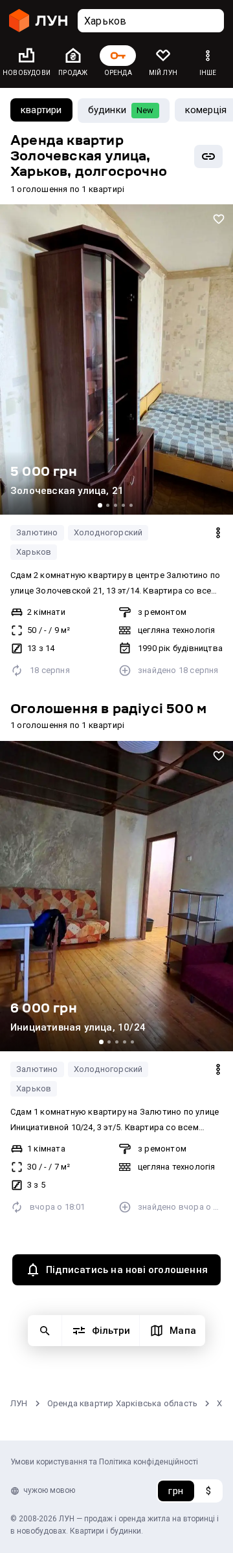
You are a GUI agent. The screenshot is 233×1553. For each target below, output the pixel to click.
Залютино (37, 532)
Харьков (33, 552)
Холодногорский (108, 532)
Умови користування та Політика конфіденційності (104, 1461)
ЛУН (19, 1403)
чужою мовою (49, 1490)
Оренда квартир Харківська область (122, 1403)
